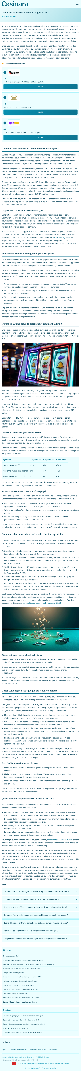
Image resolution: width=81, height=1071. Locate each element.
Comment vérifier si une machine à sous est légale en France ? (31, 899)
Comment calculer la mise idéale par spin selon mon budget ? (30, 931)
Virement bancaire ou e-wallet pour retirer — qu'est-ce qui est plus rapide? (29, 964)
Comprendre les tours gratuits (13, 973)
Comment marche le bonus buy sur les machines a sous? (22, 1032)
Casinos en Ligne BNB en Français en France (18, 985)
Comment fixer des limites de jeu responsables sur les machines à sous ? (35, 915)
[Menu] (77, 4)
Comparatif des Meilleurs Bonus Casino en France (20, 1002)
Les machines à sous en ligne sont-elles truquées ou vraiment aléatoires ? (36, 891)
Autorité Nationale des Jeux (17, 1060)
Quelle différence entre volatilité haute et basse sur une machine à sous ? (35, 923)
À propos (5, 1050)
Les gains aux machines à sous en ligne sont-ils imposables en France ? (35, 938)
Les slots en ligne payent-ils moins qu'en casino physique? (23, 1016)
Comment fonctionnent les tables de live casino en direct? (23, 960)
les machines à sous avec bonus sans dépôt (42, 603)
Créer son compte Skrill (11, 956)
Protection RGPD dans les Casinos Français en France (21, 968)
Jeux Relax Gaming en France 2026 (15, 993)
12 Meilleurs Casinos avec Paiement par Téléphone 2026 (22, 998)
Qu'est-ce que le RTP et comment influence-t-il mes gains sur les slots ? (35, 907)
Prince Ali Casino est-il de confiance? (15, 1028)
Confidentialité (22, 1050)
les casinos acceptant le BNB (59, 840)
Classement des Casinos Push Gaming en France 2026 (22, 977)
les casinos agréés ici (62, 237)
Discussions (52, 1050)
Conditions (33, 1050)
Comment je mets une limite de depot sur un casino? (21, 1020)
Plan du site (42, 1050)
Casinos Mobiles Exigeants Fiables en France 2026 (20, 989)
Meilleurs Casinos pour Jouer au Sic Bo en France (20, 981)
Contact (13, 1050)
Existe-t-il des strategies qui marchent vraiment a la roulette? (24, 1024)
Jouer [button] (40, 87)
